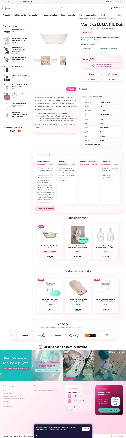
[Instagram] (75, 407)
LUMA (89, 32)
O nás (5, 391)
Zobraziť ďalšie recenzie (45, 208)
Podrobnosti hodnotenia (108, 28)
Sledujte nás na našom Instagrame (65, 346)
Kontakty (6, 401)
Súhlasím (86, 429)
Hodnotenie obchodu (9, 404)
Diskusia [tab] (82, 88)
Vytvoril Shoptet (118, 436)
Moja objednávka (8, 406)
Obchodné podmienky (9, 396)
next (121, 243)
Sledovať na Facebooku (109, 410)
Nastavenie (41, 434)
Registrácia (118, 2)
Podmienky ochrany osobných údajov (14, 399)
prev (34, 243)
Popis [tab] (71, 88)
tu (66, 429)
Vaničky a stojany (105, 102)
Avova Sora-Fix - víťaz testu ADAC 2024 (45, 390)
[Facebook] (70, 407)
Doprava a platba (8, 393)
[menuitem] (7, 15)
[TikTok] (80, 407)
